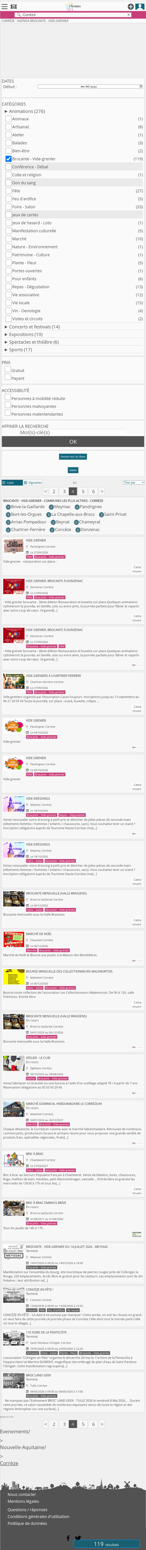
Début (9, 86)
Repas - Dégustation (30, 286)
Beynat (60, 522)
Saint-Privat (114, 514)
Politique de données (27, 1523)
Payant (17, 378)
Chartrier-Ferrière (26, 529)
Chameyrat (88, 522)
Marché (19, 238)
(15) (139, 302)
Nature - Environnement (35, 246)
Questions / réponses (27, 1509)
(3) (140, 142)
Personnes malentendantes (37, 414)
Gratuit (17, 370)
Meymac (60, 506)
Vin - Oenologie (26, 310)
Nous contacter (22, 1494)
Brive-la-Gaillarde (25, 506)
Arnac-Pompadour (26, 522)
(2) (140, 150)
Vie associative (25, 294)
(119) (138, 158)
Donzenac (88, 529)
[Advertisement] (73, 49)
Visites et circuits (27, 318)
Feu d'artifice (24, 198)
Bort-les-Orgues (24, 514)
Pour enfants (24, 278)
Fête (16, 190)
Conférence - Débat (30, 166)
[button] (73, 458)
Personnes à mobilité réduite (38, 398)
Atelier (18, 134)
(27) (139, 190)
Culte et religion (26, 174)
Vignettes (33, 483)
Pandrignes (89, 506)
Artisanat (20, 126)
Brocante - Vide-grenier (34, 158)
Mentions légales (23, 1501)
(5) (140, 198)
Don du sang (24, 182)
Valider (73, 470)
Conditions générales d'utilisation (38, 1516)
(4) (140, 310)
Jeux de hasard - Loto (32, 222)
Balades (19, 142)
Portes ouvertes (27, 270)
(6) (140, 278)
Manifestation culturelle (34, 230)
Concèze (61, 529)
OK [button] (73, 441)
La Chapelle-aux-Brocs (71, 514)
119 (106, 1544)
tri (74, 483)
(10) (139, 238)
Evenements (14, 1431)
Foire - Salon (23, 206)
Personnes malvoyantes (33, 406)
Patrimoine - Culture (31, 254)
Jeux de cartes (25, 214)
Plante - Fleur (24, 262)
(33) (139, 206)
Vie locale (21, 302)
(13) (139, 286)
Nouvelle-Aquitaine (22, 1447)
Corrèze (9, 1463)
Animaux (20, 118)
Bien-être (20, 150)
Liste (8, 483)
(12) (139, 294)
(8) (140, 126)
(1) (140, 118)
